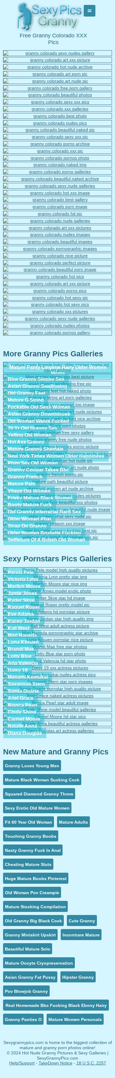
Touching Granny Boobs (30, 836)
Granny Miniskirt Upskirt (30, 934)
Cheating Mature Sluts (28, 864)
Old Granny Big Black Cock (33, 920)
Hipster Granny (78, 977)
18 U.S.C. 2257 (91, 1063)
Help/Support (22, 1063)
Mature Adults (73, 822)
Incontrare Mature (81, 934)
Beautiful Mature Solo (27, 949)
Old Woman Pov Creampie (32, 892)
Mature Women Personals (75, 1019)
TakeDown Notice (55, 1063)
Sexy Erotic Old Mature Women (37, 808)
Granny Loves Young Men (32, 765)
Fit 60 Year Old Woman (28, 822)
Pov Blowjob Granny (26, 991)
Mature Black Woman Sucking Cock (42, 779)
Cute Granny (82, 920)
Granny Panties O (23, 1019)
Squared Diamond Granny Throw (39, 793)
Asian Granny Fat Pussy (30, 977)
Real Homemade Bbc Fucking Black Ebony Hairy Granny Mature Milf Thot (56, 1007)
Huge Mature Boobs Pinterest (36, 878)
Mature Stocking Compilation (35, 906)
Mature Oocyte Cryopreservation (39, 963)
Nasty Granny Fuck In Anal (33, 850)
